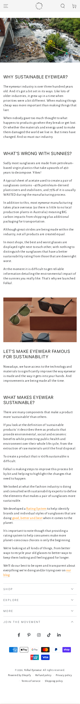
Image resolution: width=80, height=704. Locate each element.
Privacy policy (64, 675)
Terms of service (31, 681)
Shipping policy (54, 681)
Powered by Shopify (19, 675)
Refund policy (43, 675)
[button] (62, 6)
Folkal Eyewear (33, 670)
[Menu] (6, 6)
